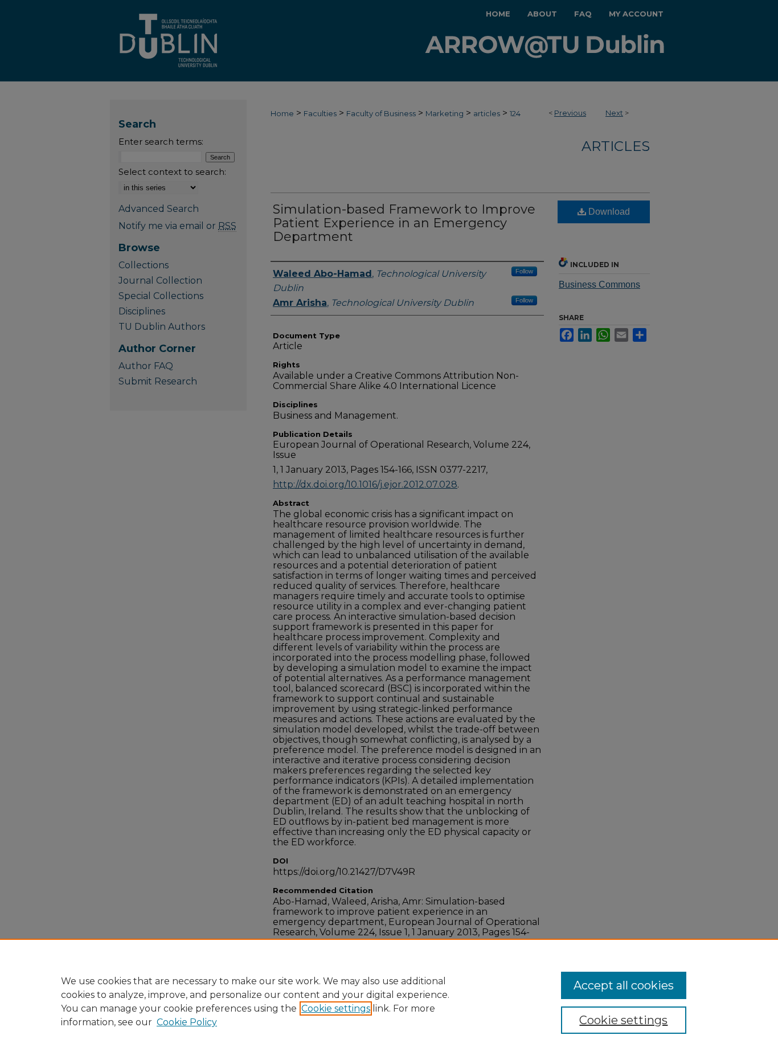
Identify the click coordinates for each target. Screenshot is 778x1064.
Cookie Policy (187, 1022)
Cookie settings (335, 1008)
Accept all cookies (624, 985)
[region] (389, 1001)
